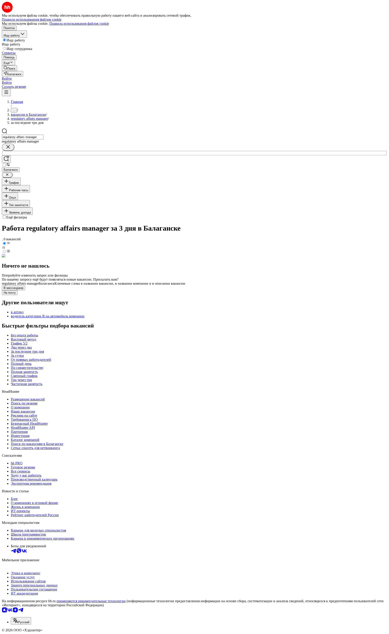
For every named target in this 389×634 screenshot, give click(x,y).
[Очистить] (8, 147)
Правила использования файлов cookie (79, 23)
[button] (7, 78)
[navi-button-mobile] (6, 92)
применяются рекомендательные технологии (91, 601)
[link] (9, 68)
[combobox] (22, 137)
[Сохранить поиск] (6, 159)
